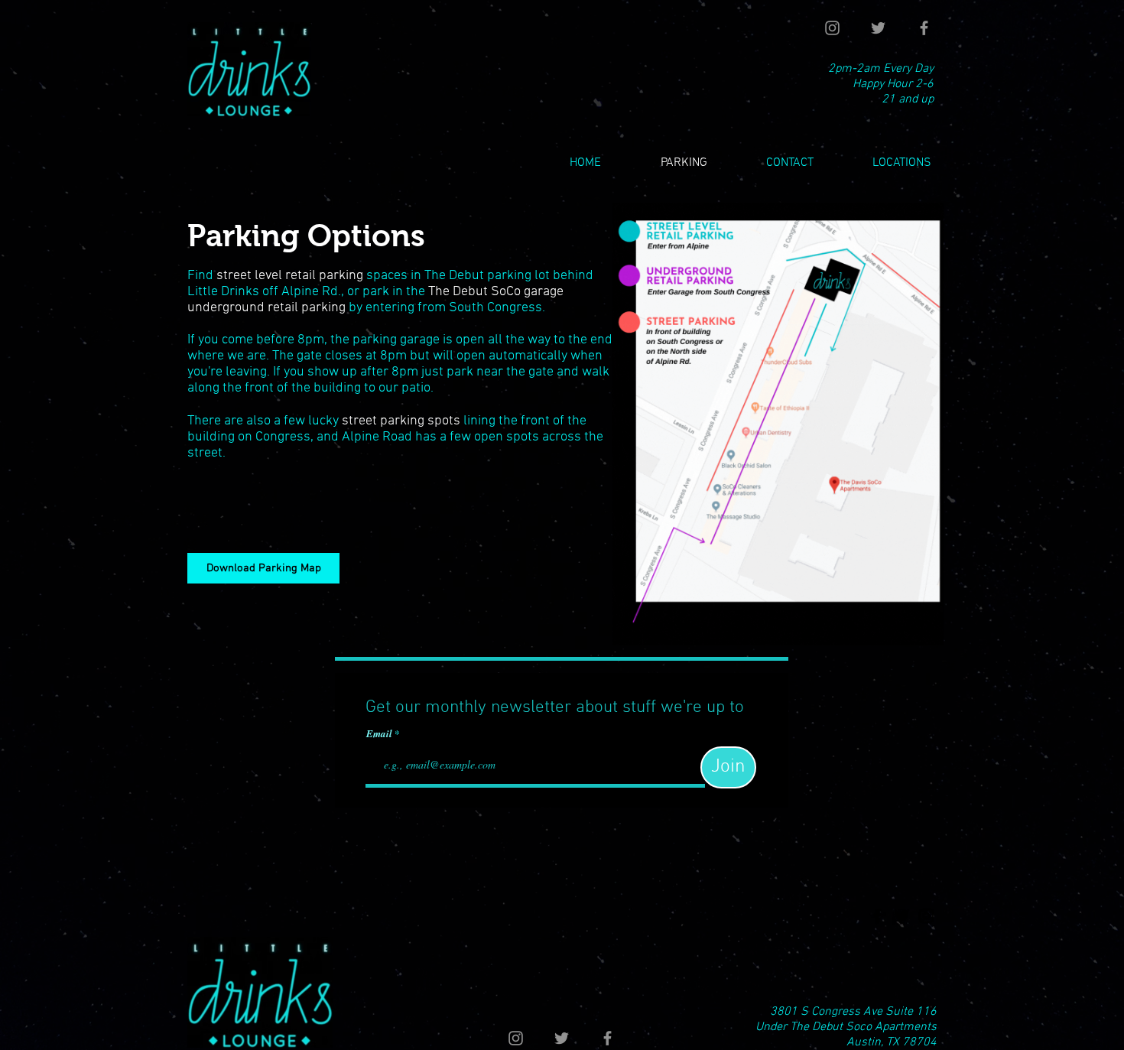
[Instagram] (832, 27)
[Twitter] (878, 27)
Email (380, 734)
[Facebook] (924, 27)
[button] (884, 163)
